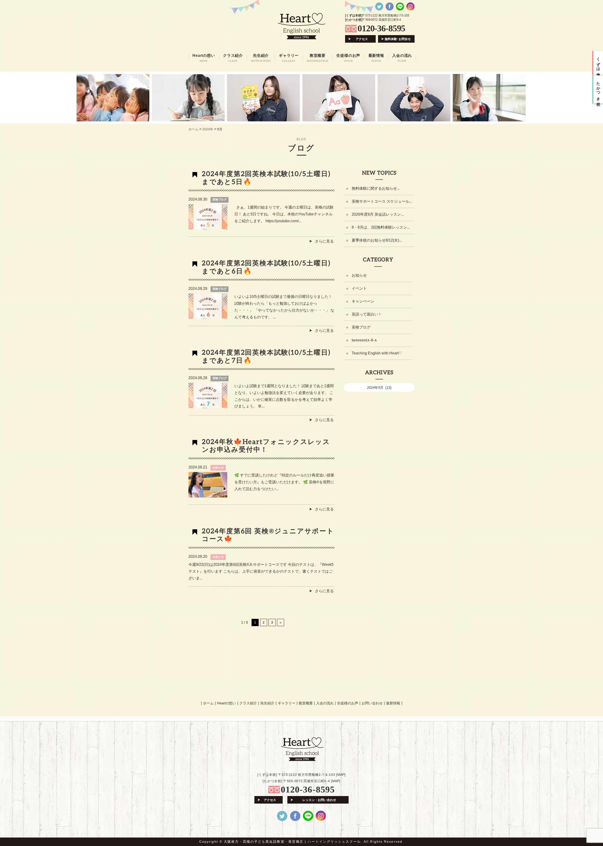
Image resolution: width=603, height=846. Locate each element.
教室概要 (306, 703)
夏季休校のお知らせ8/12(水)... (377, 240)
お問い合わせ (372, 703)
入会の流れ (325, 703)
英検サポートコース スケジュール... (382, 201)
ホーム (208, 703)
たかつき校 (598, 89)
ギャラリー (286, 703)
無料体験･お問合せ (398, 39)
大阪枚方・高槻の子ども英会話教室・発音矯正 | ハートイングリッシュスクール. (293, 841)
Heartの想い (226, 703)
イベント (359, 288)
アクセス (362, 39)
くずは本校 (598, 62)
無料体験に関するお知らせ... (376, 188)
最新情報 (393, 703)
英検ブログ (219, 199)
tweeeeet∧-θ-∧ (364, 340)
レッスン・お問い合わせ (319, 800)
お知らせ (218, 467)
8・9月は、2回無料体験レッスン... (381, 227)
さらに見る (324, 241)
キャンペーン (363, 301)
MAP (340, 774)
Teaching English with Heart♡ (377, 353)
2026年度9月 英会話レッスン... (378, 214)
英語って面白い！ (367, 314)
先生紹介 (267, 703)
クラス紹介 (248, 703)
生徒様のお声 (347, 703)
